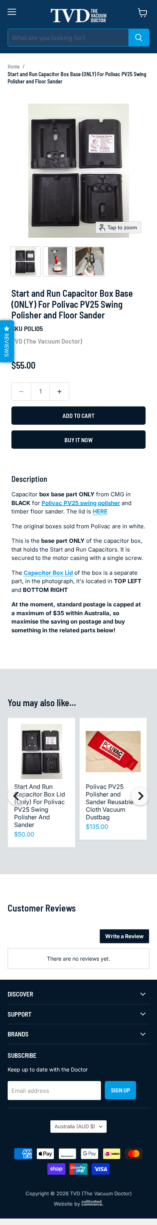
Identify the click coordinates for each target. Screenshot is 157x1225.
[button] (25, 261)
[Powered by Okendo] (27, 939)
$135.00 (97, 826)
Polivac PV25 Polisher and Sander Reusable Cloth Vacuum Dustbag (109, 802)
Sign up (120, 1090)
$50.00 (24, 834)
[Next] (140, 796)
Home (14, 66)
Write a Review (124, 936)
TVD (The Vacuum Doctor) (46, 341)
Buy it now (78, 439)
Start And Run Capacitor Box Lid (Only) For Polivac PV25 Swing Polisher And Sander (39, 805)
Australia (74, 1126)
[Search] (138, 37)
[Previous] (17, 796)
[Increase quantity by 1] (59, 391)
